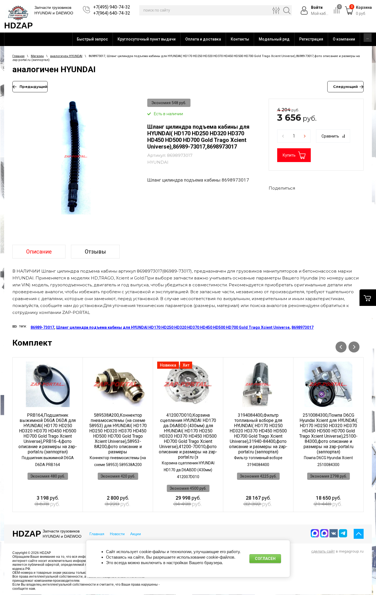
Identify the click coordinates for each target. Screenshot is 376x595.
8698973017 (302, 327)
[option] (75, 159)
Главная (18, 56)
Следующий (345, 86)
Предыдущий (33, 86)
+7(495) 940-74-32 (111, 7)
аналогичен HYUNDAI (66, 56)
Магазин (37, 56)
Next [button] (353, 346)
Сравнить (330, 136)
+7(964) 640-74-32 (111, 13)
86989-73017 (42, 327)
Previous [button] (341, 346)
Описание (39, 251)
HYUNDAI (157, 162)
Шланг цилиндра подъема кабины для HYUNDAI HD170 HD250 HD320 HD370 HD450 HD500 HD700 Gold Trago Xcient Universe (173, 327)
